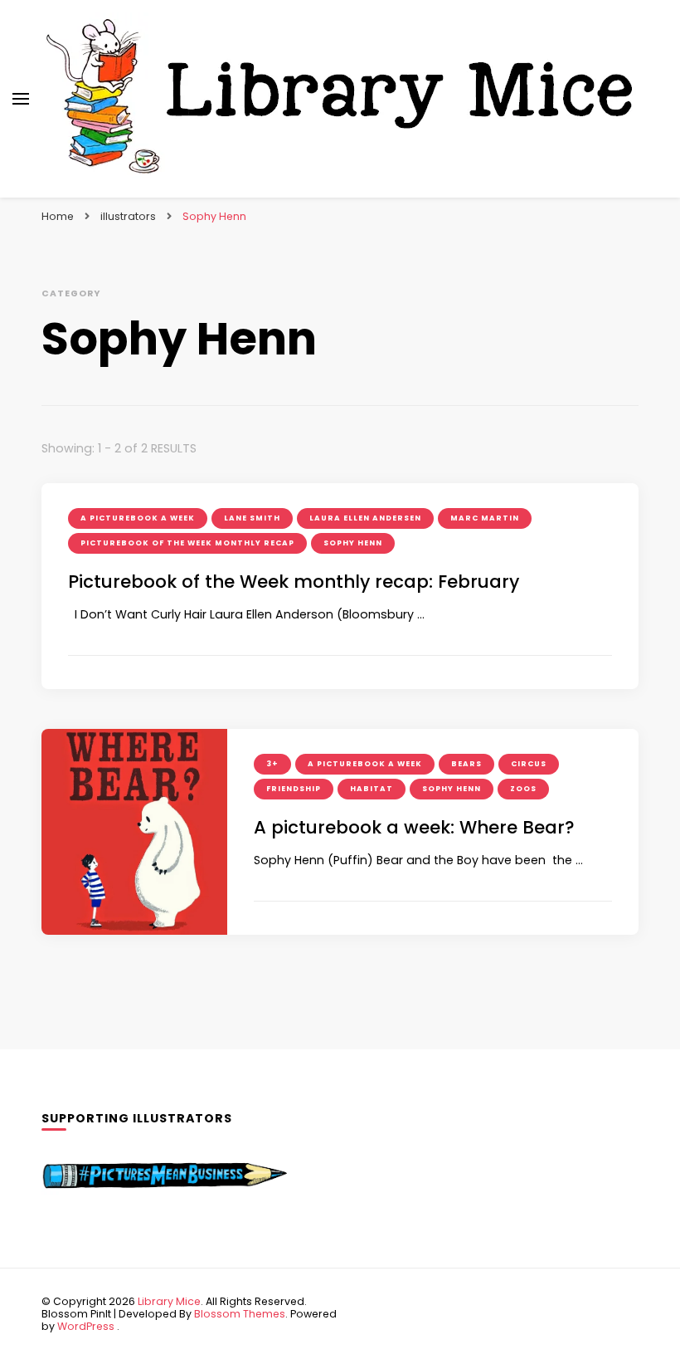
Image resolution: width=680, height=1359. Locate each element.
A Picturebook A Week (137, 518)
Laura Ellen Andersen (365, 518)
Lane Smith (252, 518)
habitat (371, 789)
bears (466, 764)
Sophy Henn (352, 543)
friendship (293, 789)
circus (528, 764)
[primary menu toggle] (20, 99)
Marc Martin (484, 518)
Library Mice (169, 1301)
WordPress (85, 1326)
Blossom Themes (239, 1314)
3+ (272, 764)
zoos (523, 789)
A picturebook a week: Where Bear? (414, 827)
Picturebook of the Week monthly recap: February (293, 582)
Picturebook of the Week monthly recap (187, 543)
